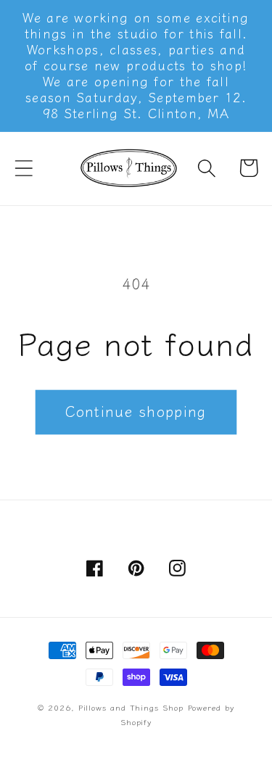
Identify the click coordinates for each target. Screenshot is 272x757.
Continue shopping (135, 410)
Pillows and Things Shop (131, 707)
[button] (23, 168)
